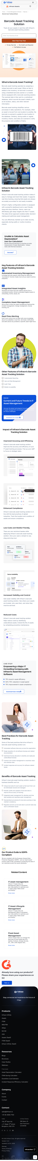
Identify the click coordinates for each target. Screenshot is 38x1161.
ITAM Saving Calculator (9, 1075)
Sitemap (4, 1146)
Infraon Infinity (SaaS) (9, 1044)
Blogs (3, 1055)
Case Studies (6, 1062)
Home (3, 11)
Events (4, 1097)
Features (25, 11)
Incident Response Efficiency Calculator (15, 1082)
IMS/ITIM (5, 1025)
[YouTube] (13, 1130)
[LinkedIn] (4, 1130)
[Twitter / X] (7, 1130)
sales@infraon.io (7, 1112)
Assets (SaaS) (6, 1037)
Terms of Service (6, 1148)
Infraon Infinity (6, 1015)
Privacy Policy (6, 1150)
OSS (3, 1034)
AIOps (4, 1028)
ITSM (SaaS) (6, 1041)
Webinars (5, 1065)
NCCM (4, 1031)
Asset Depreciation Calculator (12, 1072)
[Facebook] (2, 1130)
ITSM (3, 1021)
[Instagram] (10, 1130)
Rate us (6, 983)
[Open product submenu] (30, 6)
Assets (4, 1018)
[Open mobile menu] (33, 2)
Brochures (5, 1059)
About (4, 1093)
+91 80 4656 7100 (8, 1115)
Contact (4, 1100)
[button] (35, 1157)
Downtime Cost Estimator (10, 1079)
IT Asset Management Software (14, 11)
